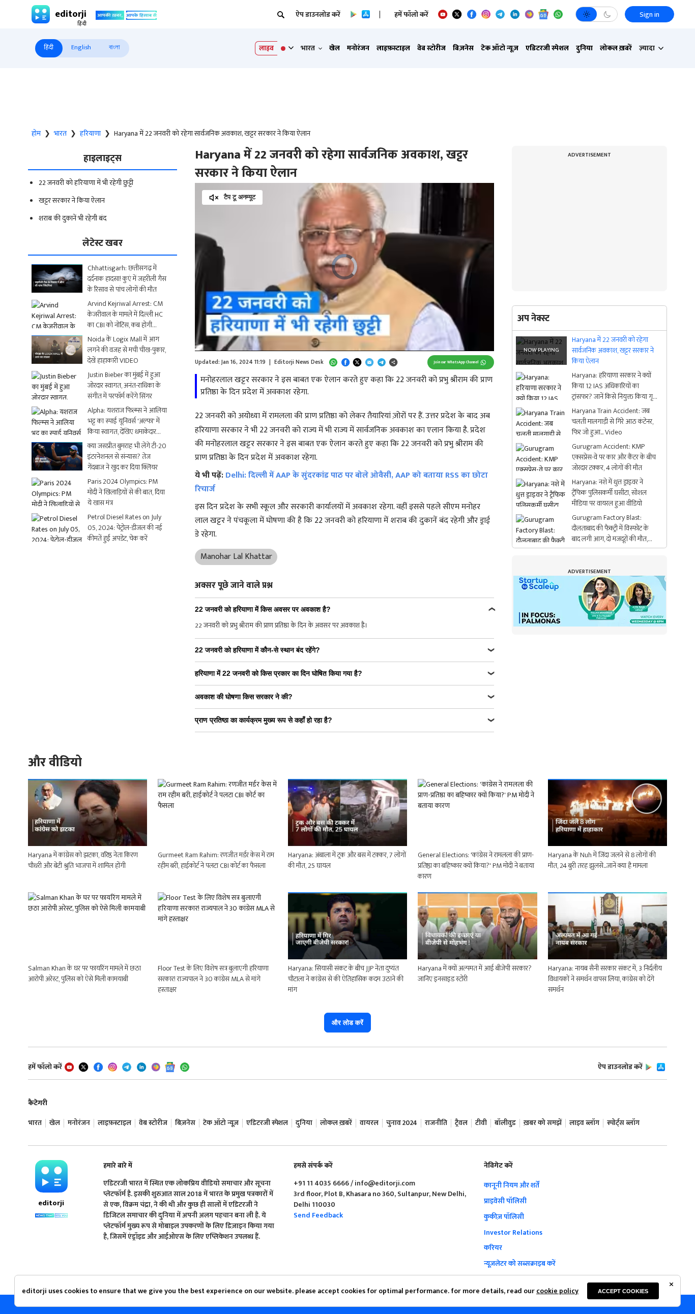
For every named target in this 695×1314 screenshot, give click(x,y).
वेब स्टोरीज (431, 48)
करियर (493, 1248)
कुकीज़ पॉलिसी (504, 1217)
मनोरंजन (358, 48)
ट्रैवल (461, 1123)
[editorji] (51, 1176)
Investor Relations (513, 1232)
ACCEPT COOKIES (623, 1291)
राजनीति (436, 1123)
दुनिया (584, 48)
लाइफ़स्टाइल (393, 48)
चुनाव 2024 (401, 1123)
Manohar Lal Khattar (236, 557)
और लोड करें (347, 1022)
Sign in (649, 14)
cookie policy (557, 1291)
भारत (60, 133)
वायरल (369, 1123)
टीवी (481, 1123)
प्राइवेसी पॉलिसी (505, 1201)
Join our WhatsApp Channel (455, 362)
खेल (334, 48)
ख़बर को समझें (543, 1123)
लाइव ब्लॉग (584, 1123)
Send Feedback (318, 1215)
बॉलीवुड (505, 1123)
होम (36, 133)
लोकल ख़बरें (616, 48)
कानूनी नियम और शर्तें (511, 1185)
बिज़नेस (463, 48)
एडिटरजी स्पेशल (547, 48)
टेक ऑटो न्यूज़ (499, 48)
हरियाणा (90, 133)
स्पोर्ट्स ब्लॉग (623, 1123)
